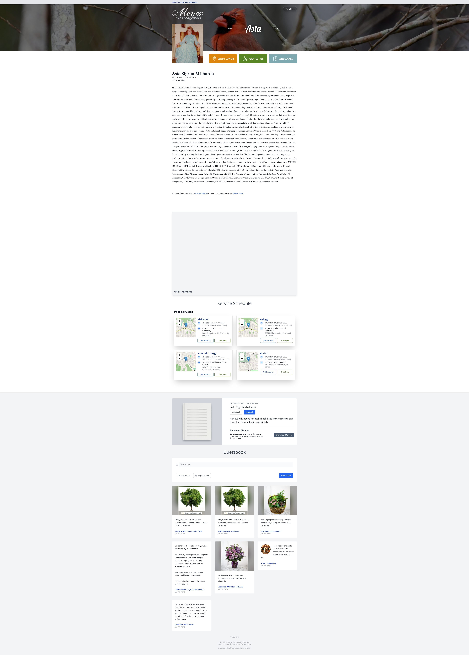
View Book (236, 412)
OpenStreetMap (237, 648)
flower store (238, 193)
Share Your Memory (284, 435)
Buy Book (249, 412)
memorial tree (201, 193)
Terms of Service (241, 644)
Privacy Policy (227, 644)
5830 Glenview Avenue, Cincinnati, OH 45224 (211, 368)
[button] (185, 325)
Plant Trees (222, 340)
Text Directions (205, 340)
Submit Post (286, 475)
